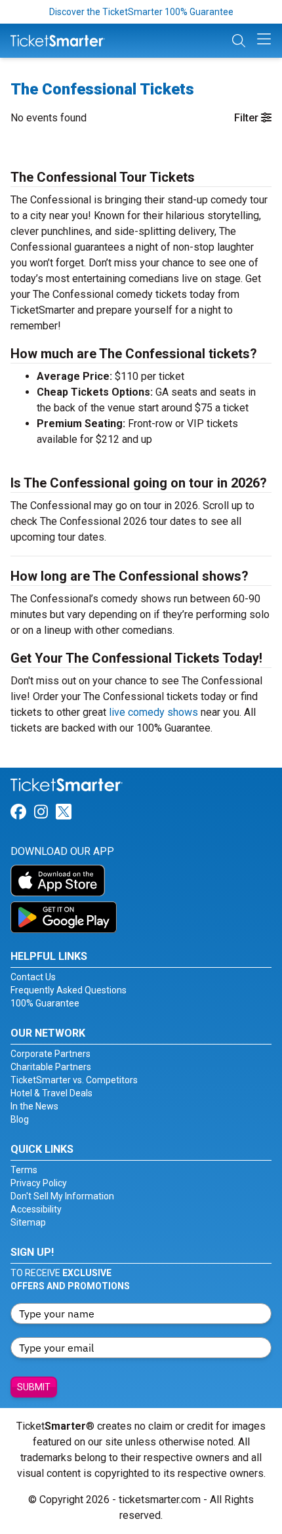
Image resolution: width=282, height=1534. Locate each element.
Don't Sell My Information (62, 1196)
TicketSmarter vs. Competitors (74, 1080)
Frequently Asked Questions (68, 990)
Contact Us (33, 977)
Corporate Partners (50, 1053)
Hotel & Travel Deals (51, 1093)
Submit (33, 1387)
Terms (23, 1170)
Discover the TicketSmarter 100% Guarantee (141, 12)
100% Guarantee (44, 1003)
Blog (19, 1119)
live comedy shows (153, 712)
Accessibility (36, 1209)
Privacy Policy (38, 1183)
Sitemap (28, 1222)
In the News (34, 1106)
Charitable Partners (50, 1067)
